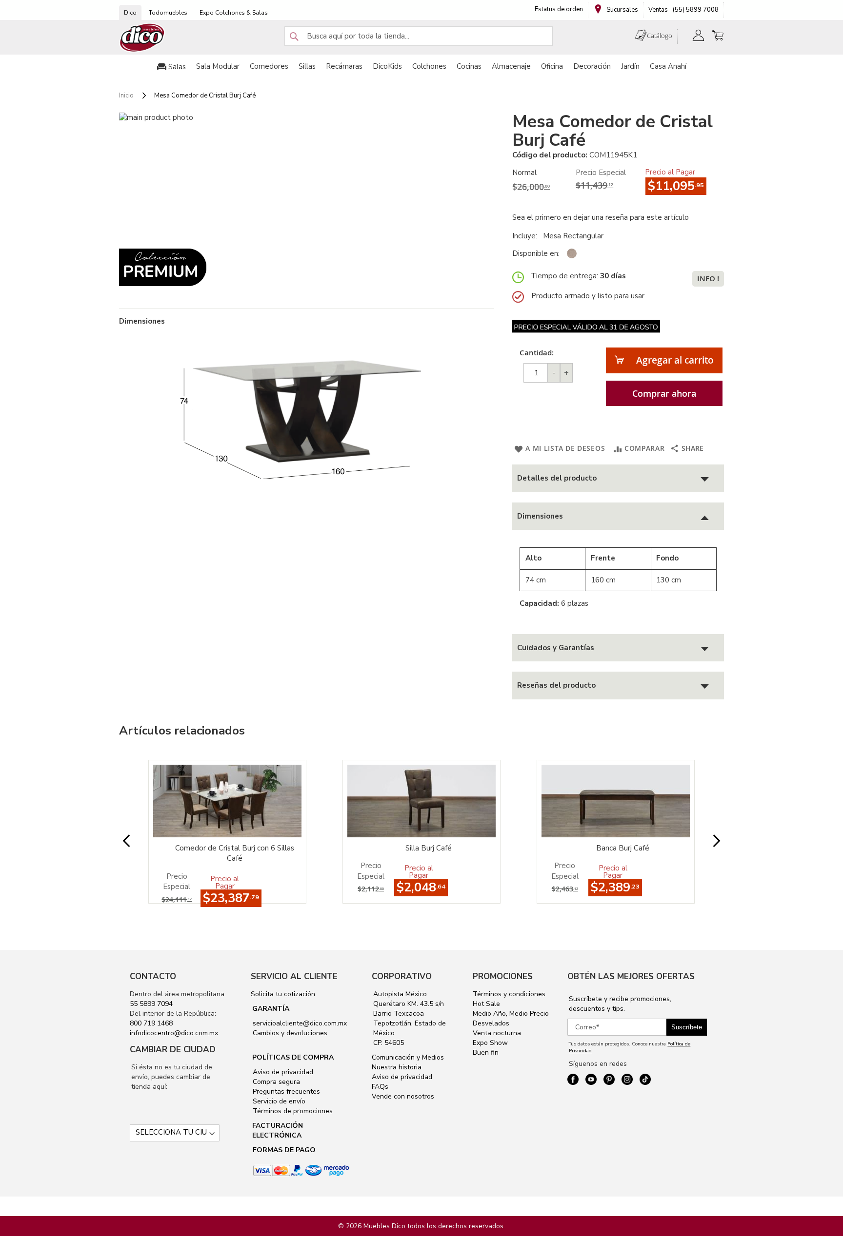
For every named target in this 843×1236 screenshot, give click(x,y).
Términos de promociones (292, 1111)
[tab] (618, 478)
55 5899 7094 (151, 1003)
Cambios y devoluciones (289, 1033)
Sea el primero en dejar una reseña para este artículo (600, 217)
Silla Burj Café (428, 848)
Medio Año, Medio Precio (511, 1013)
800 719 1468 (151, 1023)
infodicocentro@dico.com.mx (174, 1033)
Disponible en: (536, 253)
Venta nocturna (497, 1033)
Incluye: (526, 236)
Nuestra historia (397, 1067)
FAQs (380, 1086)
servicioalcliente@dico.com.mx (300, 1023)
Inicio (126, 95)
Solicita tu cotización (283, 994)
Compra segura (275, 1081)
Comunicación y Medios (408, 1057)
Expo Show (490, 1042)
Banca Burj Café (622, 848)
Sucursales (621, 9)
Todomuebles (168, 13)
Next (709, 841)
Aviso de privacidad (282, 1072)
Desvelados (491, 1023)
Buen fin (486, 1052)
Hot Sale (486, 1003)
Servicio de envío (278, 1101)
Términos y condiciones (509, 994)
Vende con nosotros (403, 1096)
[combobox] (418, 36)
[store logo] (142, 38)
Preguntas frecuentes (285, 1091)
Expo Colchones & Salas (234, 13)
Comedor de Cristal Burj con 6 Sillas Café (234, 853)
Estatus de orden (559, 9)
